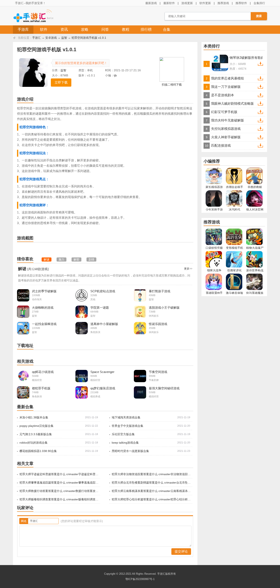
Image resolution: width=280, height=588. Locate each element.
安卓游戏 (51, 37)
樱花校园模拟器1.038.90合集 (38, 451)
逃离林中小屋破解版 (104, 324)
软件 (43, 29)
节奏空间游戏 (158, 372)
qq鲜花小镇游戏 (43, 372)
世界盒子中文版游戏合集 (127, 425)
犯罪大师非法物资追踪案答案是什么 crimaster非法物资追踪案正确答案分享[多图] (152, 474)
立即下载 (61, 82)
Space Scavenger (102, 372)
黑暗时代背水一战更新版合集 (130, 451)
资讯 (64, 29)
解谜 (22, 268)
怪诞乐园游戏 (158, 324)
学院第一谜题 (99, 307)
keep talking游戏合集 (125, 442)
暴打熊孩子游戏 (159, 291)
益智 (64, 37)
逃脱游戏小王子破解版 (164, 307)
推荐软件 (241, 3)
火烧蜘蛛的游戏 (42, 307)
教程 (125, 29)
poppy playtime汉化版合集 (36, 425)
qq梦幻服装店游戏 (102, 388)
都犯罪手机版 (41, 388)
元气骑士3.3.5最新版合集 (35, 434)
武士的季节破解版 (44, 291)
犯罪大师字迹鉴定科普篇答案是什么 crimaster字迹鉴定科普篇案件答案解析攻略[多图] (59, 474)
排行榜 (146, 29)
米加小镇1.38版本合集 (33, 417)
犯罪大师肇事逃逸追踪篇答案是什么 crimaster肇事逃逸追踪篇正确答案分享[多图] (59, 482)
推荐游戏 (223, 3)
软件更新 (205, 3)
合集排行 (259, 3)
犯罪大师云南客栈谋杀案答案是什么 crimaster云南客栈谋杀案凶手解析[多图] (152, 491)
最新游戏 (151, 3)
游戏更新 (187, 3)
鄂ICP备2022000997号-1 (140, 579)
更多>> (188, 268)
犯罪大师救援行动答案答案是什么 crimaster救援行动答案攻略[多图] (59, 491)
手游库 (23, 29)
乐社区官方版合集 (123, 434)
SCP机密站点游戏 (102, 291)
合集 (166, 29)
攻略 (84, 29)
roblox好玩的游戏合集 (33, 442)
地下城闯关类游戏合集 (126, 417)
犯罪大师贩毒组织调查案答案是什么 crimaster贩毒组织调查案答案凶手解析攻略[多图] (59, 499)
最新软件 (169, 3)
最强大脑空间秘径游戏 (164, 388)
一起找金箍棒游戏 (44, 324)
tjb (115, 75)
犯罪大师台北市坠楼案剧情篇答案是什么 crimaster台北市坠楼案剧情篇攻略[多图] (152, 482)
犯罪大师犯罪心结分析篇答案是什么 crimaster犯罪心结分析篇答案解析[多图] (152, 499)
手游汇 (36, 37)
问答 (105, 29)
